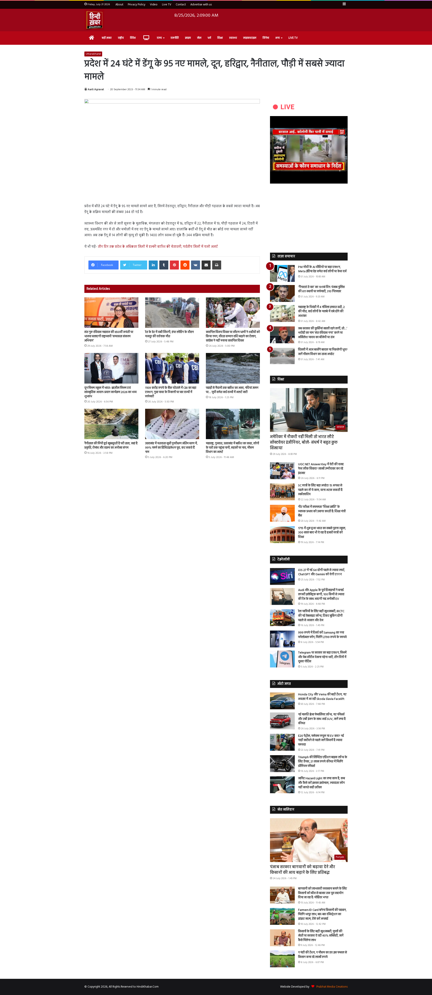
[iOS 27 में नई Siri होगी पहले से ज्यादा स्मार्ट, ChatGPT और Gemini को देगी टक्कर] (282, 576)
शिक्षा (220, 38)
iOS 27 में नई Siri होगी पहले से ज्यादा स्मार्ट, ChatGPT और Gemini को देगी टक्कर (321, 572)
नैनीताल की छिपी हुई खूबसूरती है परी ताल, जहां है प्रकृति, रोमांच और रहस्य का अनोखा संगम (110, 445)
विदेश (133, 38)
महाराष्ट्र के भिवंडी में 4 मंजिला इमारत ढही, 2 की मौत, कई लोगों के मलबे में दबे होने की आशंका (321, 312)
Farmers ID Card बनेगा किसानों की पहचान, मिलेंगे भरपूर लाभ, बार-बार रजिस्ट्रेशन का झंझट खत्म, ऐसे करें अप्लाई (322, 914)
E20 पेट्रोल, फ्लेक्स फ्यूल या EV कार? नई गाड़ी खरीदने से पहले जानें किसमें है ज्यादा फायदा (321, 740)
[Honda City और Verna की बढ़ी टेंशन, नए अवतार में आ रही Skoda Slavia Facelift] (282, 700)
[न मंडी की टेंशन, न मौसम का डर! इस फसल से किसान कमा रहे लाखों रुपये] (282, 958)
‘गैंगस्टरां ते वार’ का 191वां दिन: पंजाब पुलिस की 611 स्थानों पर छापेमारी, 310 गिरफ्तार (321, 289)
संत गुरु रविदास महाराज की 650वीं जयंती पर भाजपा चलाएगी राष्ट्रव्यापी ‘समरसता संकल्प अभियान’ (108, 336)
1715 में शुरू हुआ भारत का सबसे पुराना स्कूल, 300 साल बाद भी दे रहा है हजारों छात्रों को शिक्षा (322, 533)
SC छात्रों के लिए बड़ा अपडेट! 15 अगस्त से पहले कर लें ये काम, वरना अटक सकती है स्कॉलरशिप (320, 490)
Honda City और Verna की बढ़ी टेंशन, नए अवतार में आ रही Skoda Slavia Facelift (322, 697)
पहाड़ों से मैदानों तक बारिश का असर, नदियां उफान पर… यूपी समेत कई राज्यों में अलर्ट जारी (232, 390)
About (119, 4)
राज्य (159, 38)
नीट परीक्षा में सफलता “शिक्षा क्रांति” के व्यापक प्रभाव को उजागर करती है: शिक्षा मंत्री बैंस (322, 511)
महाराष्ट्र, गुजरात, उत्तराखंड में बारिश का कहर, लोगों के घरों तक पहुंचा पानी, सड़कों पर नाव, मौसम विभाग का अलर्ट (232, 448)
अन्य (277, 38)
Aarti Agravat (96, 89)
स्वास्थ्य (233, 38)
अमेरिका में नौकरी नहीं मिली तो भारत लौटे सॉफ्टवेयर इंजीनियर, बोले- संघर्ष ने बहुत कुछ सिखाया (304, 442)
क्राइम (188, 38)
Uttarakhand (93, 54)
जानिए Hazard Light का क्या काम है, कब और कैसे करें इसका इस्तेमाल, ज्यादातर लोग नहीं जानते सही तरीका (321, 783)
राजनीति (175, 38)
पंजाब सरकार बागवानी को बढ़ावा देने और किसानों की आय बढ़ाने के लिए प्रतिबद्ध (302, 870)
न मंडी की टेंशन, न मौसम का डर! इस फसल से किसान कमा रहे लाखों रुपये (322, 955)
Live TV (166, 4)
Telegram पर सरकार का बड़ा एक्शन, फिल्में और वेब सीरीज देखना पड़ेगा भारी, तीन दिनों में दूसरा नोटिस (322, 657)
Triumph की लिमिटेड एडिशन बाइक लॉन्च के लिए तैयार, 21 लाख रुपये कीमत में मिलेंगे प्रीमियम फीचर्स (322, 762)
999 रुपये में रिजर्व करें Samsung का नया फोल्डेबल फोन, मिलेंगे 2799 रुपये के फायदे (322, 635)
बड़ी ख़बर (107, 38)
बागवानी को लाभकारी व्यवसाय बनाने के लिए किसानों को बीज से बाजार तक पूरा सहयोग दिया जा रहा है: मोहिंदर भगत (322, 893)
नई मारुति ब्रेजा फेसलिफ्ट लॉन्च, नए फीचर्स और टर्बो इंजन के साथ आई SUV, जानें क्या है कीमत (322, 719)
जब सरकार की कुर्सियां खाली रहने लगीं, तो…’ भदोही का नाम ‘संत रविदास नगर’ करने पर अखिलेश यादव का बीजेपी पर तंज (322, 333)
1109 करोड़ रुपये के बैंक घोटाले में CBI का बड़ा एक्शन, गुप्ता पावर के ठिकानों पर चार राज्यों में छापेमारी (170, 392)
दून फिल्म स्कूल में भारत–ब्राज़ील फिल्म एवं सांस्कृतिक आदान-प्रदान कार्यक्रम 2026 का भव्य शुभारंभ (110, 392)
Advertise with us (201, 4)
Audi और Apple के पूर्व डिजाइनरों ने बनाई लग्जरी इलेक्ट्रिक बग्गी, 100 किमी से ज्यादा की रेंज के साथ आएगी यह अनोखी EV (321, 595)
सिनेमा (266, 38)
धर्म (209, 38)
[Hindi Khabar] (94, 20)
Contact (181, 4)
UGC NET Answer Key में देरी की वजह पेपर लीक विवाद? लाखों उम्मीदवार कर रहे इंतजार (321, 469)
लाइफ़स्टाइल (249, 38)
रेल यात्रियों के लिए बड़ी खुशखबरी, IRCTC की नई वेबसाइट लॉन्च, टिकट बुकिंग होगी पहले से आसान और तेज (321, 616)
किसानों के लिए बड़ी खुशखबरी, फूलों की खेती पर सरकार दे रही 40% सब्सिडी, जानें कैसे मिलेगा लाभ (320, 936)
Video (154, 4)
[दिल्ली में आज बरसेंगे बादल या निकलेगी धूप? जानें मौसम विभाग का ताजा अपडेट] (282, 356)
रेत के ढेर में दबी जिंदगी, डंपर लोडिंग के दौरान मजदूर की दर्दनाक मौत (169, 334)
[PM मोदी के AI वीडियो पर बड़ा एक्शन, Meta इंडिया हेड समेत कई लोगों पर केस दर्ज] (282, 273)
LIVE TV (293, 38)
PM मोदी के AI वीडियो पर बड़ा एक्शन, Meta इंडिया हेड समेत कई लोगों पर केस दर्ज (322, 269)
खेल (199, 38)
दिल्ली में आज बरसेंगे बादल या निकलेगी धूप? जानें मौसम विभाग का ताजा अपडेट (323, 352)
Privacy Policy (136, 4)
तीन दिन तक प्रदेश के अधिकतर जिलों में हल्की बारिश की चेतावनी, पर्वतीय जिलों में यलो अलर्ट (158, 246)
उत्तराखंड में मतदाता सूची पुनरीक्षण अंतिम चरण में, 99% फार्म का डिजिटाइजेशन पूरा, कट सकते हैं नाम (171, 448)
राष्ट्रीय (121, 38)
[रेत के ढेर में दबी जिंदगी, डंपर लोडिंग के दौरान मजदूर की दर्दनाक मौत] (172, 312)
